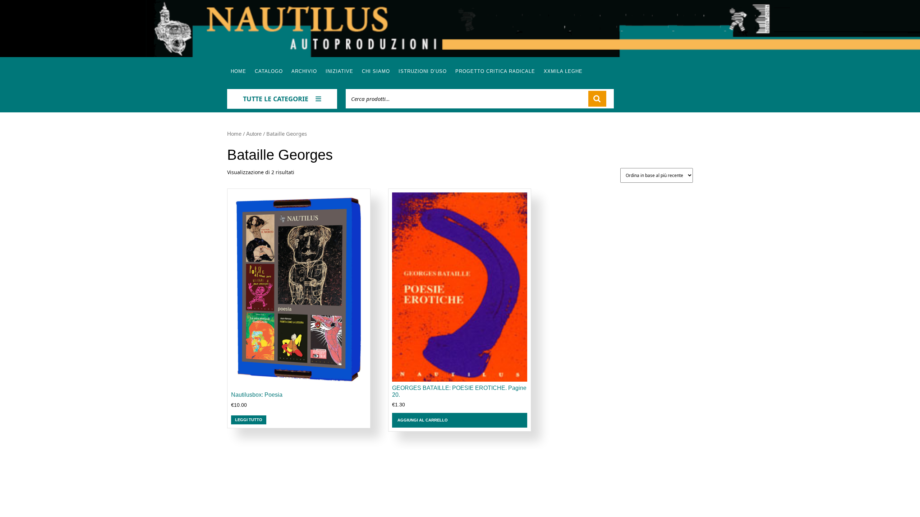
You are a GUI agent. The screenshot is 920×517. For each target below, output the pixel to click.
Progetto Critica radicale (495, 71)
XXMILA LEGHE (563, 71)
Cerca (597, 99)
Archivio (304, 71)
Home (238, 71)
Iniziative (339, 71)
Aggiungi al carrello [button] (422, 420)
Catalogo (269, 71)
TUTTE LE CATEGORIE (275, 98)
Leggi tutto (248, 420)
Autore (254, 134)
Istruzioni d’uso (423, 71)
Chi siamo (376, 71)
